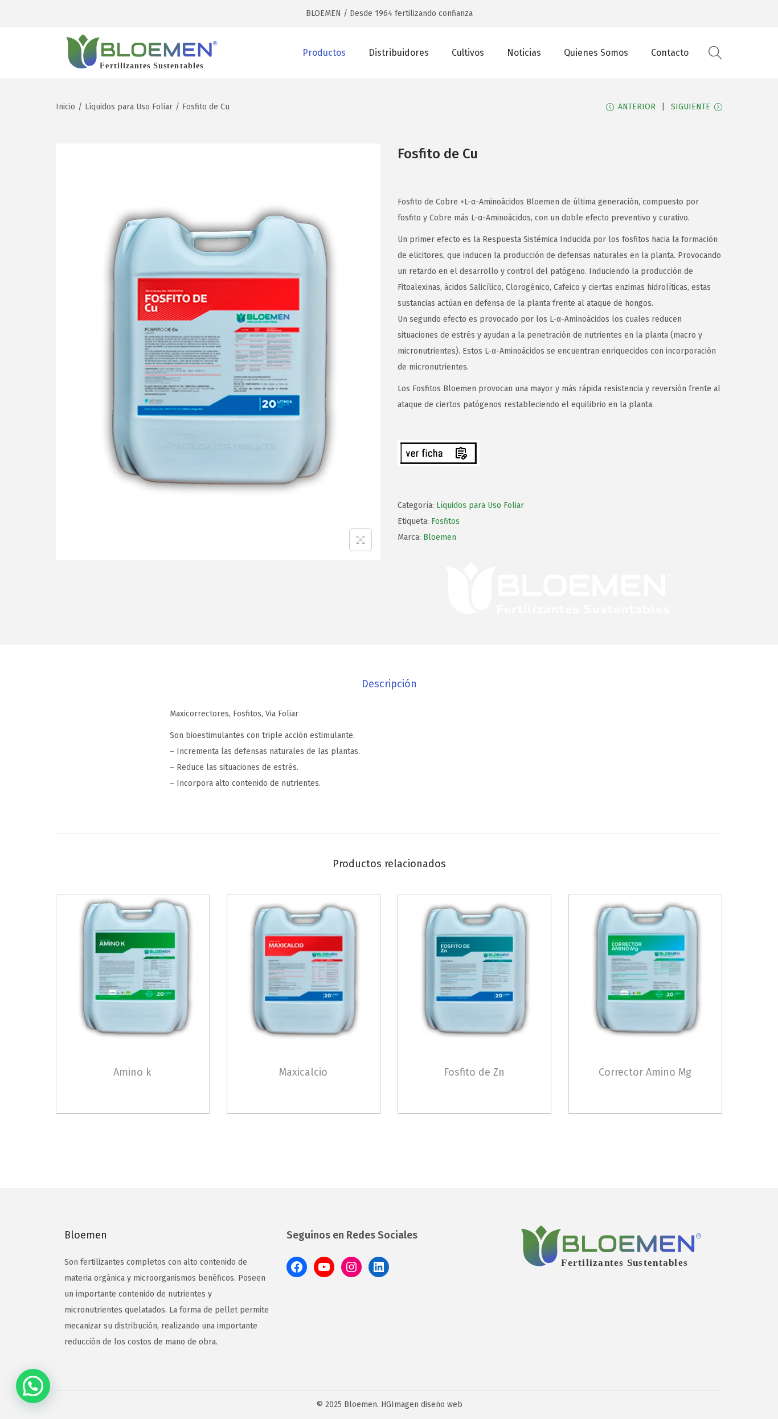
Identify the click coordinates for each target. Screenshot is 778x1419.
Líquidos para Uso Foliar (129, 107)
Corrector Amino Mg (645, 1072)
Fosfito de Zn (474, 1072)
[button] (33, 1386)
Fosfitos (445, 521)
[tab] (389, 684)
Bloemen (439, 537)
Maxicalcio (303, 1072)
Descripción (389, 684)
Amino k (132, 1072)
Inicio (65, 107)
